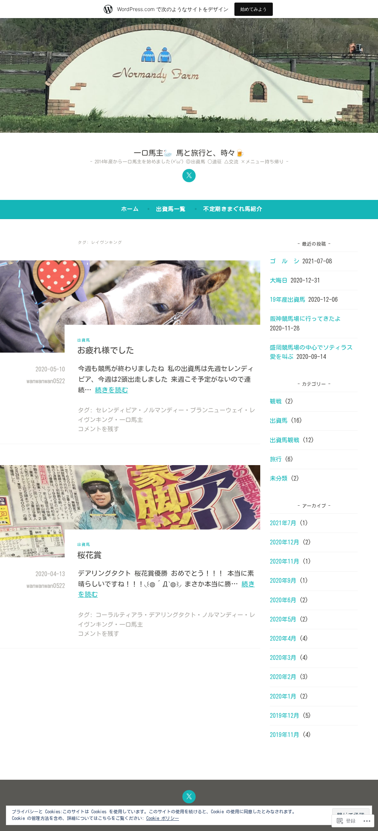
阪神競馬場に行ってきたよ (305, 319)
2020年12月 (284, 542)
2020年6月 (283, 600)
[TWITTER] (189, 796)
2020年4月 (283, 638)
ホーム (130, 209)
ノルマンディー (163, 410)
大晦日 (279, 280)
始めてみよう (253, 9)
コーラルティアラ (119, 615)
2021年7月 (283, 523)
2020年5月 (283, 619)
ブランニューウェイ (216, 410)
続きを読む (111, 390)
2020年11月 (284, 561)
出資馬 (83, 340)
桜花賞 (89, 554)
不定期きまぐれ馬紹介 (232, 209)
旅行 (276, 459)
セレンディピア (116, 410)
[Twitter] (189, 175)
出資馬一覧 (171, 209)
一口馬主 (131, 420)
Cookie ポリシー (162, 818)
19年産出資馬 (287, 299)
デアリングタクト (172, 615)
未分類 (279, 478)
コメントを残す (98, 429)
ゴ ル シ (284, 261)
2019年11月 (284, 735)
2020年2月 (283, 677)
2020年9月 (283, 581)
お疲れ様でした (105, 350)
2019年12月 (284, 716)
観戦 (276, 401)
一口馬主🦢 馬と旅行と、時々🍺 (189, 152)
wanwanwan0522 (46, 381)
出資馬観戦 (284, 440)
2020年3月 (283, 658)
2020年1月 (283, 696)
